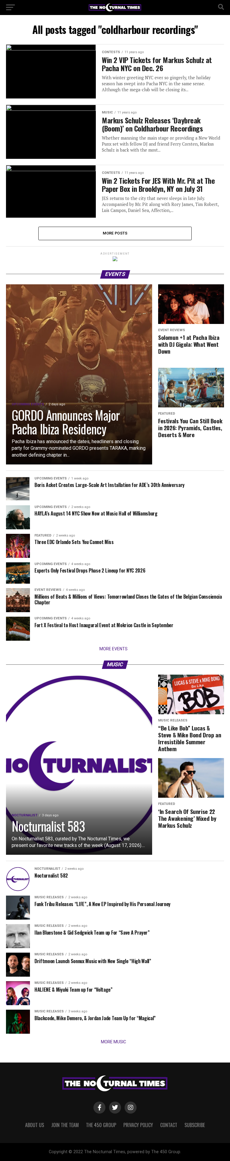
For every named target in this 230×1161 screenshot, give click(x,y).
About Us (34, 1125)
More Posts (115, 233)
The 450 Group (101, 1125)
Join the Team (65, 1125)
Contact (168, 1125)
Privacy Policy (138, 1125)
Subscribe (194, 1125)
